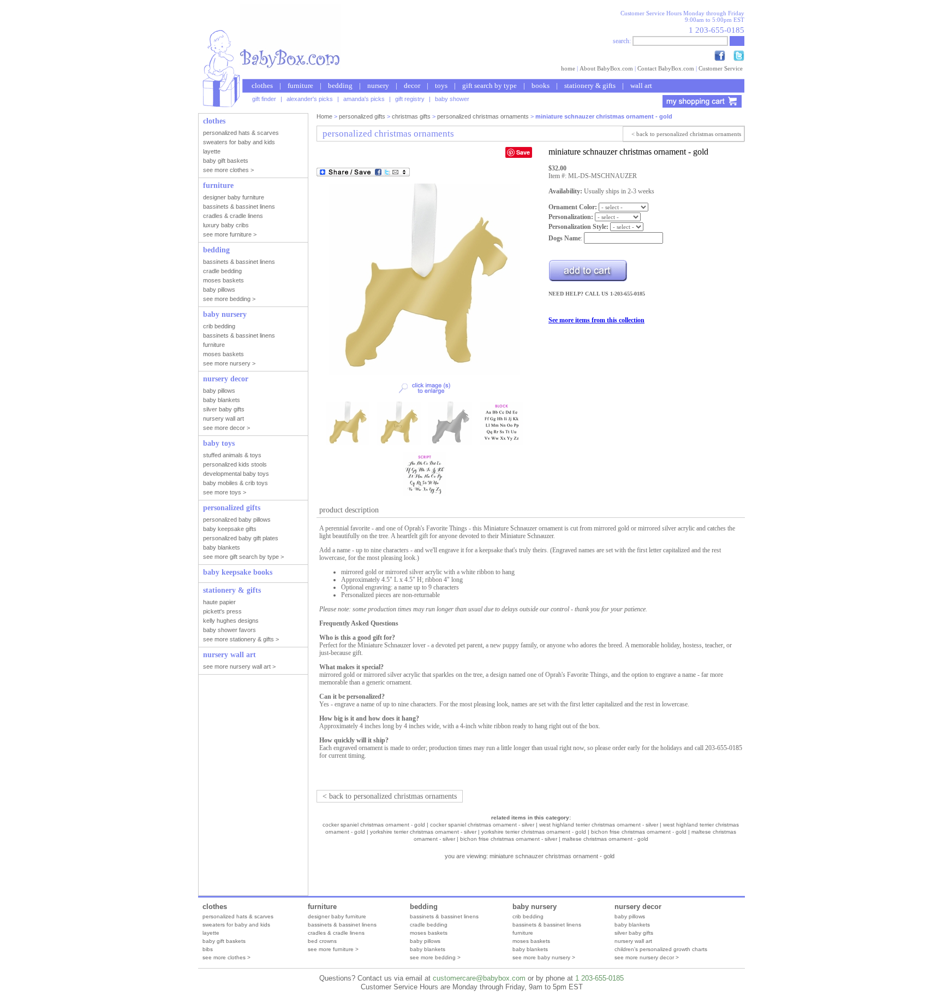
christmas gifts (411, 116)
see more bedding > (435, 957)
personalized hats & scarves (237, 916)
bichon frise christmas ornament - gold (639, 832)
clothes (262, 85)
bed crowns (322, 941)
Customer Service (721, 68)
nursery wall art (633, 941)
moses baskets (428, 933)
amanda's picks (364, 99)
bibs (207, 949)
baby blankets (427, 949)
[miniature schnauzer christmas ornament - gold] (424, 372)
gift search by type (489, 85)
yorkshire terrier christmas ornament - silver (423, 832)
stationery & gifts (590, 85)
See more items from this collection (596, 320)
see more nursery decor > (646, 957)
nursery (378, 85)
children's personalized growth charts (660, 949)
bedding (340, 85)
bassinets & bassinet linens (342, 925)
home (568, 68)
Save (523, 152)
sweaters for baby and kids (236, 925)
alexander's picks (310, 99)
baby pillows (425, 941)
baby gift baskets (224, 941)
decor (412, 85)
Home (324, 116)
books (541, 85)
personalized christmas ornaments (483, 116)
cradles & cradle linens (336, 933)
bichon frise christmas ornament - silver (508, 839)
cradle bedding (428, 925)
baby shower (452, 99)
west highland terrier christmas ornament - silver (598, 825)
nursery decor (637, 906)
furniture (300, 85)
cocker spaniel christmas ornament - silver (482, 825)
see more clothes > (226, 957)
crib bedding (528, 916)
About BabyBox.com (606, 68)
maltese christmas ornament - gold (605, 839)
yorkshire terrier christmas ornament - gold (533, 832)
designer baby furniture (337, 916)
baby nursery (534, 906)
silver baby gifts (633, 933)
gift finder (264, 99)
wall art (641, 85)
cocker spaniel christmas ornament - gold (374, 825)
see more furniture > (333, 949)
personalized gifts (362, 116)
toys (441, 85)
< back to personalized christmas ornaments (686, 134)
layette (210, 933)
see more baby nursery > (543, 957)
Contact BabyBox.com (665, 68)
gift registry (410, 99)
